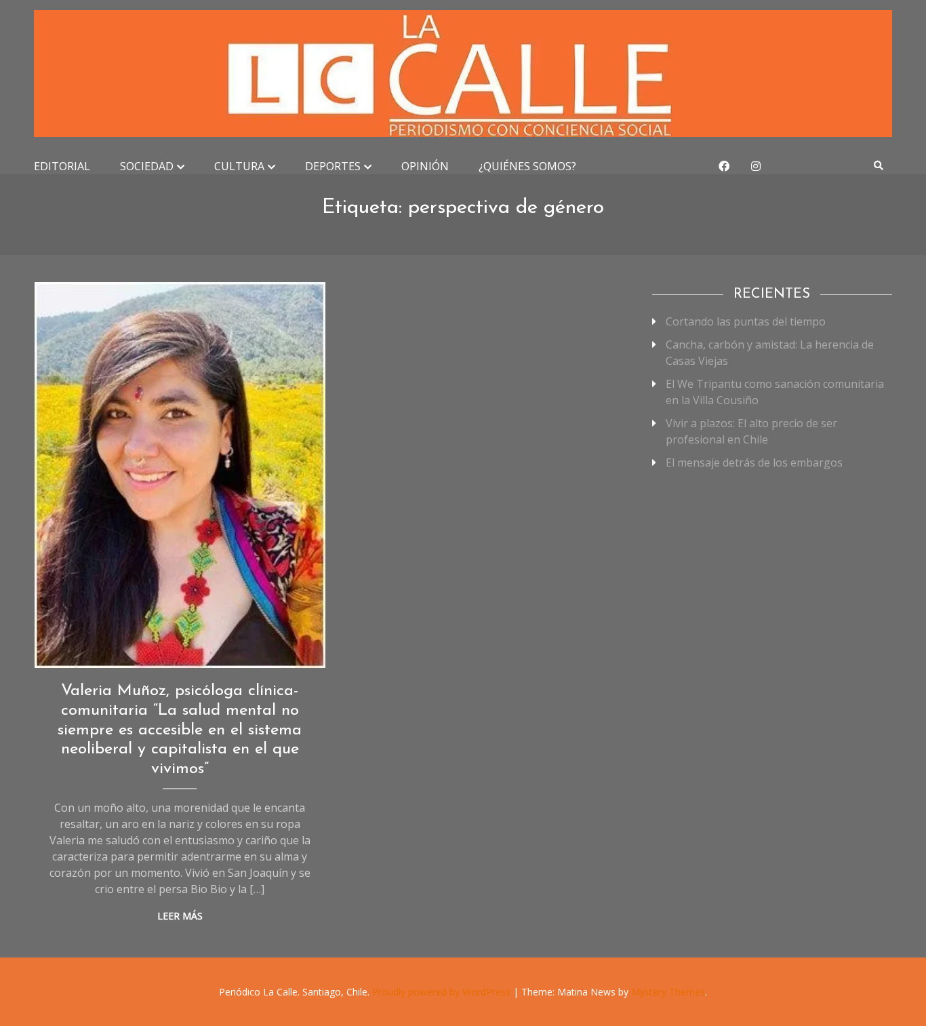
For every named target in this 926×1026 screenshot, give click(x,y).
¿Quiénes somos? (527, 166)
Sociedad (147, 166)
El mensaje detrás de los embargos (754, 462)
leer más (180, 915)
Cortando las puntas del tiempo (746, 321)
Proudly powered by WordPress (442, 991)
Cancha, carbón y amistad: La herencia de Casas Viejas (770, 352)
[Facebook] (724, 166)
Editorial (62, 166)
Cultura (239, 166)
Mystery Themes (668, 991)
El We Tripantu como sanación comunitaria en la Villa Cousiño (775, 392)
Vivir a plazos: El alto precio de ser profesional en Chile (751, 431)
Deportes (333, 166)
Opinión (425, 166)
